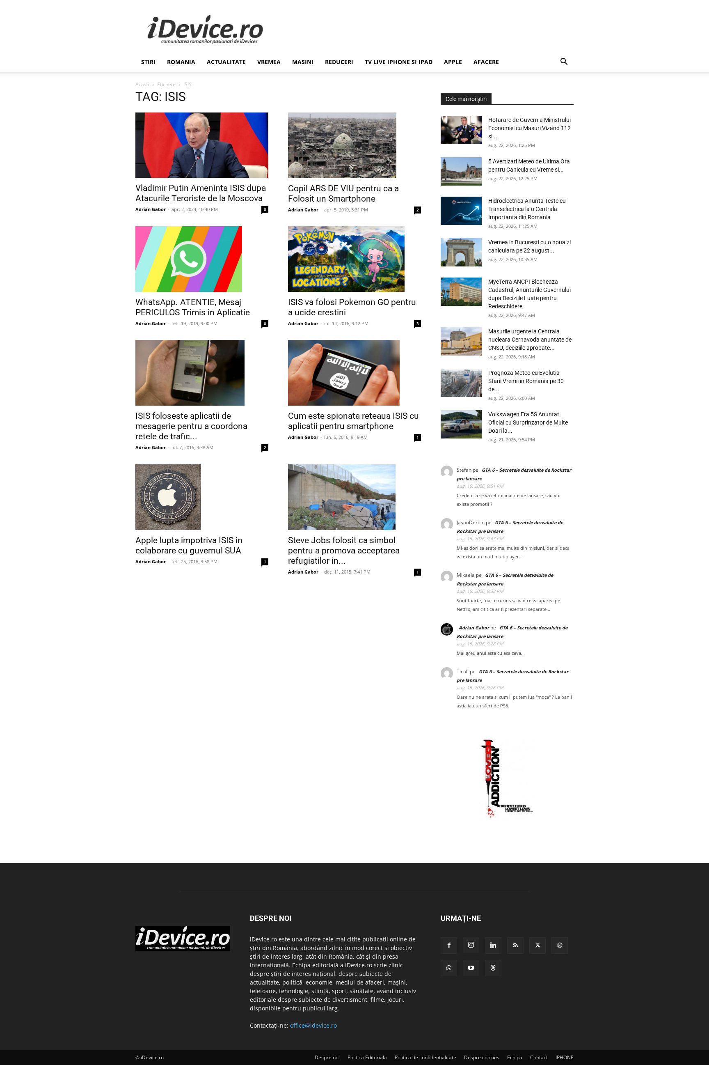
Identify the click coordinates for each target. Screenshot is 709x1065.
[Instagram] (471, 945)
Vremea (269, 62)
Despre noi (327, 1057)
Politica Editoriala (367, 1057)
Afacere (486, 62)
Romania (181, 62)
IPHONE (565, 1057)
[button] (564, 63)
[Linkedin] (493, 945)
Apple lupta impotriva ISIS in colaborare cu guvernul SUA (188, 545)
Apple (453, 62)
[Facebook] (449, 945)
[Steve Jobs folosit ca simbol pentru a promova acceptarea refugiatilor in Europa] (354, 497)
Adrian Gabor (150, 209)
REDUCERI (339, 62)
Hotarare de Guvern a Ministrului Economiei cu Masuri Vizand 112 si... (529, 128)
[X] (537, 945)
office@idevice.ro (313, 1025)
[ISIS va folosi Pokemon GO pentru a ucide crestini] (354, 259)
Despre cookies (481, 1057)
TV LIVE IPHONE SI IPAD (398, 62)
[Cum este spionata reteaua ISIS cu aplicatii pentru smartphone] (354, 373)
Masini (302, 62)
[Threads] (493, 968)
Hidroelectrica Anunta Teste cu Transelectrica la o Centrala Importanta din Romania (527, 208)
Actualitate (226, 62)
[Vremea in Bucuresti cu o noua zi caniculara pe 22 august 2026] (461, 252)
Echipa (514, 1057)
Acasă (142, 84)
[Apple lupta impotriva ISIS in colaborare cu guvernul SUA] (201, 497)
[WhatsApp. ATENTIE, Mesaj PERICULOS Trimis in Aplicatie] (201, 259)
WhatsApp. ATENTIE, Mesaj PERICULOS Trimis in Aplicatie (192, 307)
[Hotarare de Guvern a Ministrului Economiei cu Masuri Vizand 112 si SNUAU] (461, 130)
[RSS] (515, 945)
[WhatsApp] (449, 968)
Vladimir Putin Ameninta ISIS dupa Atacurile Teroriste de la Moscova (200, 193)
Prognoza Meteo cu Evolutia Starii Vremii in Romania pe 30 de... (526, 381)
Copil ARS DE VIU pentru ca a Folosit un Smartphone (343, 194)
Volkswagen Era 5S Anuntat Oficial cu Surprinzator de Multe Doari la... (528, 422)
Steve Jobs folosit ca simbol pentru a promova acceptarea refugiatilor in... (344, 550)
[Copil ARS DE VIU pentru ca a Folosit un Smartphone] (354, 145)
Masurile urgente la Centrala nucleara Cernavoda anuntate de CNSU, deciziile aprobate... (530, 339)
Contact (539, 1057)
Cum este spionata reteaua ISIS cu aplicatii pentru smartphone (353, 421)
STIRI (148, 62)
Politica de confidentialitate (425, 1057)
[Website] (559, 945)
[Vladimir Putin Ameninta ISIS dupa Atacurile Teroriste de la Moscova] (201, 145)
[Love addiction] (507, 818)
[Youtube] (471, 968)
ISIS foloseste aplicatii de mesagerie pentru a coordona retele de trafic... (191, 426)
